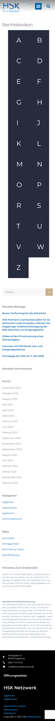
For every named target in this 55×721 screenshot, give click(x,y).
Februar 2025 (10, 421)
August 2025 (9, 399)
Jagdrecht (8, 513)
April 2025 (8, 410)
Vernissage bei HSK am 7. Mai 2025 (23, 356)
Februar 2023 (10, 432)
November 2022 (11, 443)
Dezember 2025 (11, 387)
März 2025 (8, 415)
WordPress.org (10, 555)
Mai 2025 (7, 404)
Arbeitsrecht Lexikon (15, 706)
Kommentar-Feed (12, 549)
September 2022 (12, 449)
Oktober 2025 (10, 393)
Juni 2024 (8, 427)
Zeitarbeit (14, 11)
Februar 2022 (10, 466)
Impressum (10, 713)
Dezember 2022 (11, 438)
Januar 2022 (9, 471)
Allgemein (8, 502)
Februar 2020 (10, 482)
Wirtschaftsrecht (12, 518)
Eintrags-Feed (10, 543)
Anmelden (8, 538)
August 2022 (9, 455)
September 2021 (11, 477)
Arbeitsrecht (9, 507)
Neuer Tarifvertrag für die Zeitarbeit (24, 313)
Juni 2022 (7, 460)
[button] (38, 6)
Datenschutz (10, 709)
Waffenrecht (10, 699)
